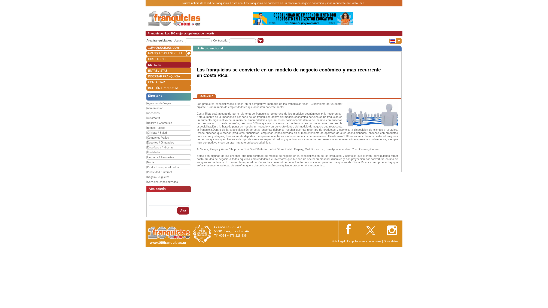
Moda (150, 162)
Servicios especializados (162, 182)
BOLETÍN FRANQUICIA (163, 88)
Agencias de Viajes (159, 103)
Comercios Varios (158, 137)
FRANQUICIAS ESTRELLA (165, 53)
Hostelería (153, 152)
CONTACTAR (156, 82)
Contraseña (220, 40)
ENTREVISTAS (158, 70)
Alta (183, 210)
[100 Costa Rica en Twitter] (370, 229)
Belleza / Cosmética (159, 122)
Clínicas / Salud (157, 132)
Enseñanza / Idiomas (160, 147)
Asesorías (153, 113)
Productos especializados (163, 167)
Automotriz (154, 118)
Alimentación (155, 108)
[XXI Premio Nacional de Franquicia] (202, 233)
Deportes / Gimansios (160, 142)
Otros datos (391, 241)
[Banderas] (395, 41)
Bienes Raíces (156, 127)
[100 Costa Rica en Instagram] (391, 229)
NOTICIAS (154, 65)
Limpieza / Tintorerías (160, 157)
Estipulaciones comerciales (364, 241)
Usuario (178, 40)
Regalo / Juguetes (158, 177)
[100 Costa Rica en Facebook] (348, 228)
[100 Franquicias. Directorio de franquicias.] (174, 18)
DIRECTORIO (156, 59)
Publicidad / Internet (159, 172)
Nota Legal (338, 241)
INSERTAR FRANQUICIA (164, 76)
